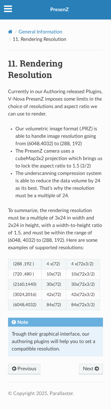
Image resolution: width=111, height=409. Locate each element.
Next (89, 368)
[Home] (10, 31)
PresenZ (59, 9)
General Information (40, 31)
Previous (26, 368)
